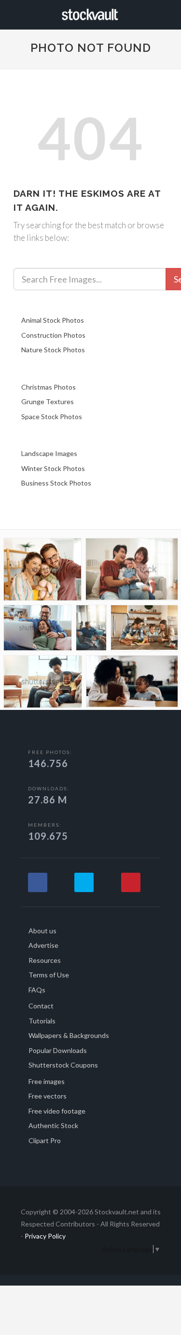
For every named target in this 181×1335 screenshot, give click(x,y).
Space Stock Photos (51, 416)
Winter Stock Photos (53, 468)
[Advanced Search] (164, 13)
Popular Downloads (57, 1050)
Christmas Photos (48, 387)
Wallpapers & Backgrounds (68, 1035)
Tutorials (42, 1021)
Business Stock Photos (56, 483)
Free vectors (47, 1096)
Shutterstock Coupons (63, 1065)
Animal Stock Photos (52, 320)
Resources (44, 960)
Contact (41, 1006)
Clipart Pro (44, 1140)
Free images (46, 1081)
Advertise (43, 945)
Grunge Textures (47, 401)
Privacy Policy (45, 1236)
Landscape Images (49, 453)
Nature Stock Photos (53, 350)
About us (42, 931)
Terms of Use (48, 975)
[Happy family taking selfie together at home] (42, 571)
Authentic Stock (53, 1125)
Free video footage (56, 1111)
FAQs (36, 990)
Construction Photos (53, 335)
